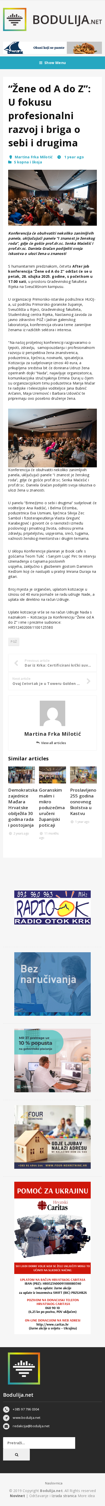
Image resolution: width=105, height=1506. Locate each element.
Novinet (17, 1495)
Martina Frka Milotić (33, 157)
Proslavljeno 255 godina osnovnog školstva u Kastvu (83, 801)
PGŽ (14, 641)
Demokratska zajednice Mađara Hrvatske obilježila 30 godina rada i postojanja (22, 807)
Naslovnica (54, 1483)
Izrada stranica (64, 1495)
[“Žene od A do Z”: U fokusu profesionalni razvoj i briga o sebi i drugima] (52, 198)
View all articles (53, 743)
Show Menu (55, 62)
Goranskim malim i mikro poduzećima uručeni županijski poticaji (52, 807)
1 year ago (73, 157)
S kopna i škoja (28, 162)
